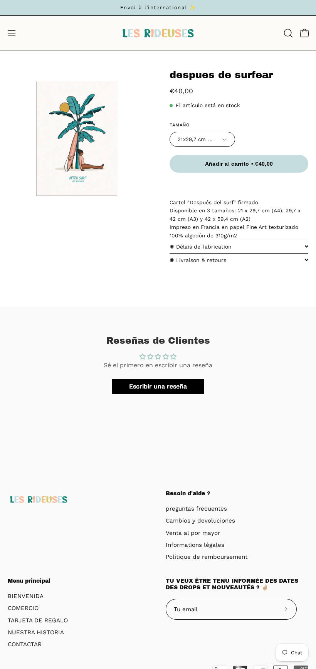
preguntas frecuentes (196, 508)
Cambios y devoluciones (200, 521)
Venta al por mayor (193, 532)
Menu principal (29, 581)
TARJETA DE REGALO (38, 620)
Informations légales (195, 544)
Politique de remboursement (206, 557)
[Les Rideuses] (158, 33)
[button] (287, 33)
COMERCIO (23, 608)
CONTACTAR (25, 644)
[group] (158, 7)
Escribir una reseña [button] (158, 386)
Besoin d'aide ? (188, 493)
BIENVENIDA (26, 596)
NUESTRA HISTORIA (36, 632)
